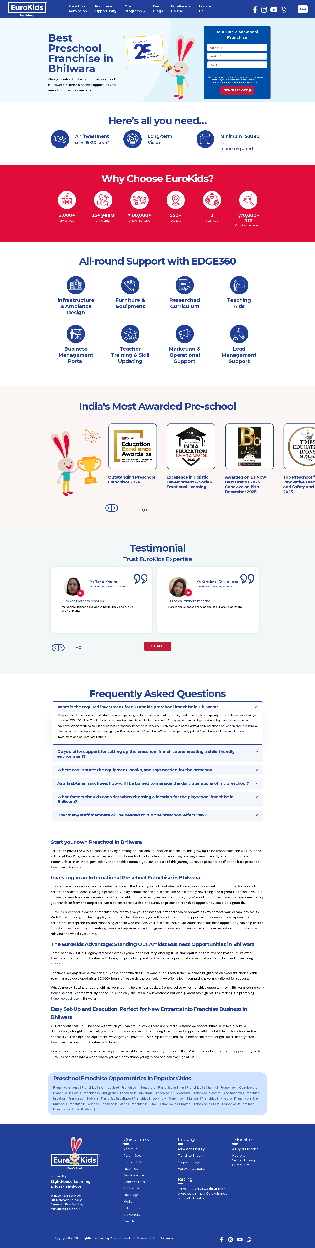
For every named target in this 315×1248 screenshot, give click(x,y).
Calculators (131, 1208)
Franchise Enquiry (191, 1155)
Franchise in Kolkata (83, 1098)
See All (157, 646)
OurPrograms (133, 8)
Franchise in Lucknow (150, 1098)
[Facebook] (255, 10)
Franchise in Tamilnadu (239, 1104)
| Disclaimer (166, 1238)
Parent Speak (133, 1155)
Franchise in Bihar (171, 1087)
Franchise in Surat (206, 1104)
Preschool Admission (77, 8)
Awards (128, 1221)
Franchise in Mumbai (183, 1098)
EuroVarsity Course (181, 8)
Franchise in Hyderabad (172, 1093)
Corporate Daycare (191, 1162)
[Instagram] (264, 10)
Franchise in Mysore (217, 1098)
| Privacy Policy (148, 1238)
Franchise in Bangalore (138, 1087)
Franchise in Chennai (202, 1087)
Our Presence (133, 1175)
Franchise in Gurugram (99, 1093)
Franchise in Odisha (82, 1104)
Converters (131, 1214)
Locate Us (205, 8)
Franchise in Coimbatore (239, 1087)
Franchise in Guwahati (135, 1093)
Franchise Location (136, 1182)
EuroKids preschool (65, 912)
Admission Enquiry (191, 1149)
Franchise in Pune (143, 1104)
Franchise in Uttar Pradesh (73, 1109)
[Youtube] (274, 10)
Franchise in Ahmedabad (100, 1087)
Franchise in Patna (113, 1104)
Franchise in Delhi (66, 1093)
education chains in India (237, 726)
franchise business (65, 998)
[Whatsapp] (284, 10)
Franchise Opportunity (105, 8)
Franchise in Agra (66, 1087)
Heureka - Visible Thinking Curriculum (243, 1160)
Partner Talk (132, 1162)
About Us (130, 1149)
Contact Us (131, 1188)
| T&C (134, 1238)
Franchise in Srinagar (174, 1104)
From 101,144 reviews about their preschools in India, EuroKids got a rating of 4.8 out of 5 (203, 1193)
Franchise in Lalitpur (116, 1098)
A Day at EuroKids (245, 1149)
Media (127, 1201)
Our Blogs (158, 8)
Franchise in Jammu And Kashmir (217, 1093)
